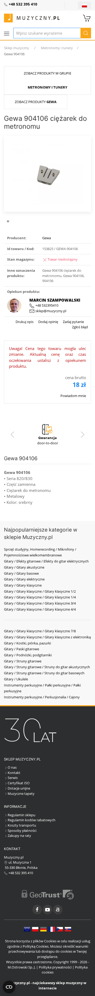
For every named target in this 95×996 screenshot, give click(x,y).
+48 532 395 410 (20, 872)
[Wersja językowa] (84, 5)
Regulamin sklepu (21, 815)
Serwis (13, 777)
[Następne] (82, 434)
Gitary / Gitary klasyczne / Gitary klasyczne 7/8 (40, 631)
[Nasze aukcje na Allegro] (58, 909)
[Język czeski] (59, 928)
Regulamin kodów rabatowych (31, 820)
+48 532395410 (46, 305)
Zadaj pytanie (73, 321)
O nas (12, 767)
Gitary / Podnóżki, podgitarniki (28, 655)
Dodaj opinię (47, 321)
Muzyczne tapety (21, 793)
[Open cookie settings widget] (9, 987)
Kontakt (14, 772)
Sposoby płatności (22, 830)
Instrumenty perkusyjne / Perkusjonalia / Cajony (42, 697)
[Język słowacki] (68, 928)
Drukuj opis (25, 321)
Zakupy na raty (19, 835)
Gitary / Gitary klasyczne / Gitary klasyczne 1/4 (40, 597)
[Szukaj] (85, 33)
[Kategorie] (6, 33)
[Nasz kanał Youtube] (47, 909)
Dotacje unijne (19, 788)
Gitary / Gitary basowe (21, 573)
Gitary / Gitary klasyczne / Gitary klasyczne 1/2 (40, 591)
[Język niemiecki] (43, 928)
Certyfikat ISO (19, 783)
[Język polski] (35, 928)
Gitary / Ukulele (16, 679)
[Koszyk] (87, 17)
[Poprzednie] (12, 434)
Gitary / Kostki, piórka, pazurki (27, 643)
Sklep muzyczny (16, 47)
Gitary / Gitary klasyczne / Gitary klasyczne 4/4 (40, 609)
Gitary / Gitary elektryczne (24, 579)
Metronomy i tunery (57, 47)
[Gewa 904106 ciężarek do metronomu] (47, 173)
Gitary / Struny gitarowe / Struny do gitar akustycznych (47, 667)
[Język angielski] (27, 928)
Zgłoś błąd (80, 327)
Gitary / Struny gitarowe (22, 661)
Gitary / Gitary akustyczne (24, 567)
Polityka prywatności (55, 967)
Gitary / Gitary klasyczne (23, 585)
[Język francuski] (51, 928)
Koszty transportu (22, 825)
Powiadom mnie (73, 395)
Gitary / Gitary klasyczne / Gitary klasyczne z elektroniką (47, 637)
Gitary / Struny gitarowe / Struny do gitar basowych (44, 673)
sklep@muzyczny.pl (50, 310)
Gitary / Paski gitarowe (21, 649)
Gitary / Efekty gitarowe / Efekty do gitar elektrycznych (46, 561)
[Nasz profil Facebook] (37, 909)
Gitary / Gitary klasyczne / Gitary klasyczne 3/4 (40, 603)
